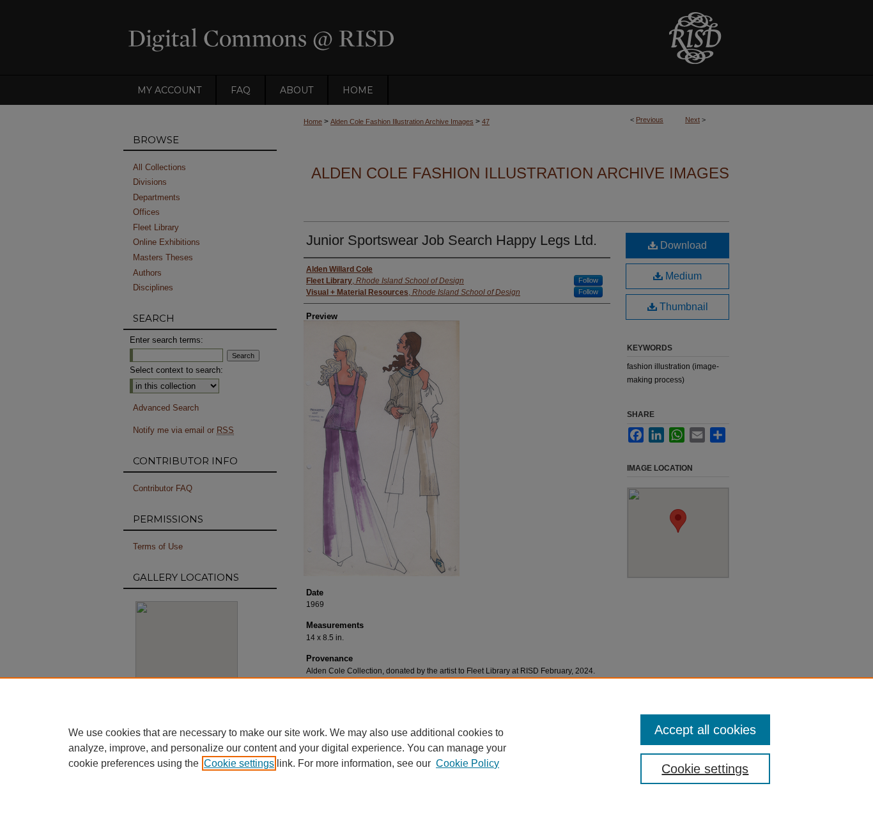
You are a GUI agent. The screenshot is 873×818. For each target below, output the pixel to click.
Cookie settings (239, 763)
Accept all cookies (705, 730)
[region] (436, 747)
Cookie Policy (467, 763)
